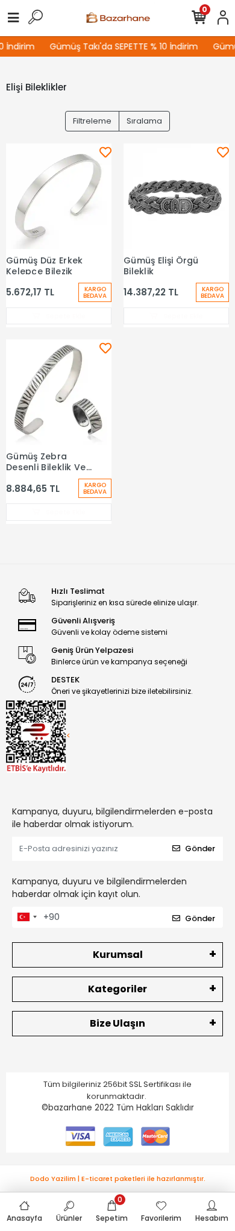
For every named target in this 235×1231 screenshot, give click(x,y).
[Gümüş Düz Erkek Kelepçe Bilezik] (58, 196)
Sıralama (144, 121)
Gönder (200, 848)
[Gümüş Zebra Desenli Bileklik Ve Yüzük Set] (58, 392)
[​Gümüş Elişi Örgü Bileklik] (176, 196)
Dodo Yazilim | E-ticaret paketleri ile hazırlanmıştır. (117, 1178)
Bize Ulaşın (117, 1023)
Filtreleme (92, 121)
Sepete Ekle (65, 316)
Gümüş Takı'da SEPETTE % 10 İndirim (121, 46)
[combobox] (26, 917)
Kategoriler (117, 989)
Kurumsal (118, 955)
